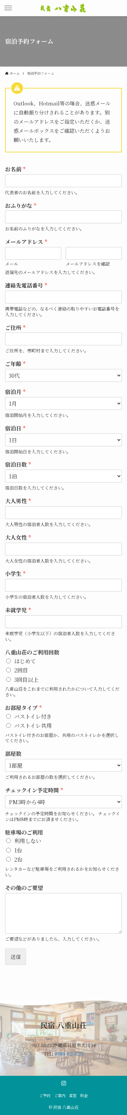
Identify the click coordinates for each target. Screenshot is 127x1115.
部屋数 (13, 754)
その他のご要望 (24, 888)
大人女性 (18, 537)
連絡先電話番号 (26, 285)
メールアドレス (26, 242)
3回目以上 (26, 680)
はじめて (25, 661)
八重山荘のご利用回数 (32, 652)
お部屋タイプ (23, 708)
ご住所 (15, 327)
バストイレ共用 (33, 725)
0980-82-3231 (69, 1053)
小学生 (15, 573)
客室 (73, 1095)
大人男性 (18, 501)
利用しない (27, 841)
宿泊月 (15, 392)
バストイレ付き (33, 716)
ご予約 (44, 1095)
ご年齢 (15, 364)
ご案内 (59, 1095)
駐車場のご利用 (24, 832)
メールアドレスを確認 (88, 264)
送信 (15, 956)
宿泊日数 (18, 464)
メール (11, 264)
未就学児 (18, 610)
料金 (84, 1095)
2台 (18, 859)
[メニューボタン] (8, 8)
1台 (18, 850)
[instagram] (64, 1083)
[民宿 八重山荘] (63, 8)
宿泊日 (15, 428)
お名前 (15, 169)
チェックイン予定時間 (34, 790)
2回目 (21, 670)
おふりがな (20, 205)
